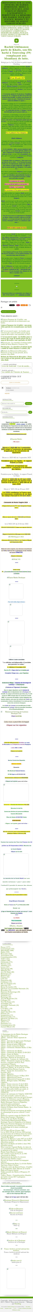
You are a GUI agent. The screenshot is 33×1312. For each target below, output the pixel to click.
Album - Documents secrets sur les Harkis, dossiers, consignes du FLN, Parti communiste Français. (15, 1062)
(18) (10, 1005)
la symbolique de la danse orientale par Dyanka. (14, 1128)
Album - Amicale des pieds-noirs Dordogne (16, 1041)
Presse (16, 44)
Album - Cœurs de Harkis (9, 1054)
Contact (1, 1308)
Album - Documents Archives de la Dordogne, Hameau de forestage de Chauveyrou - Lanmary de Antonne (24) (14, 1057)
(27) (6, 993)
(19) (6, 1003)
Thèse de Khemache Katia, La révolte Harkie (16, 1163)
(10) (8, 1025)
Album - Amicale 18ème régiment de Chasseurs (13, 1038)
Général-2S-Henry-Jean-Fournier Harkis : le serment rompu (16, 1108)
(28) (10, 992)
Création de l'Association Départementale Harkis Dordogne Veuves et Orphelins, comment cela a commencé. (15, 1102)
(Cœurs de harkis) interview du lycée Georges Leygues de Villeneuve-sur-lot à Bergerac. (16, 1098)
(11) (5, 1022)
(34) (15, 988)
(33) (6, 990)
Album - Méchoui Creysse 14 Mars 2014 (15, 1075)
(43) (6, 982)
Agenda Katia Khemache (9, 1036)
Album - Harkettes (7, 1074)
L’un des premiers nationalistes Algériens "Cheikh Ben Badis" (15, 1136)
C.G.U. (15, 1308)
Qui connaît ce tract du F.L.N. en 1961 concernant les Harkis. (14, 1154)
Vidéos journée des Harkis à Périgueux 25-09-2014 (15, 1173)
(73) (6, 973)
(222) (9, 957)
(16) (5, 1010)
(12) (5, 1020)
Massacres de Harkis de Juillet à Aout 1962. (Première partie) (16, 1144)
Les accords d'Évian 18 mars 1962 (12, 1130)
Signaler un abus (8, 1308)
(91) (5, 970)
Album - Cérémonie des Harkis (11, 1051)
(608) (7, 950)
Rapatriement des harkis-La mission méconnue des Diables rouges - (13, 1158)
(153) (6, 964)
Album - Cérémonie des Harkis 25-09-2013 (16, 1052)
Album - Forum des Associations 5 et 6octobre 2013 (13, 1071)
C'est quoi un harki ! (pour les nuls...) (13, 1095)
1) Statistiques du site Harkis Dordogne (14, 1034)
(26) (6, 997)
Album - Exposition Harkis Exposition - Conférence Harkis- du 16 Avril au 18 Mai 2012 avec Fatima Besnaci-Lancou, (15, 1067)
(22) (8, 1002)
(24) (9, 998)
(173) (7, 962)
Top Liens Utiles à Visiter (10, 1165)
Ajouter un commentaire (14, 382)
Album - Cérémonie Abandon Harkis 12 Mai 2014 (16, 1048)
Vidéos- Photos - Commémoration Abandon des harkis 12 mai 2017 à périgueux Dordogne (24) (16, 1177)
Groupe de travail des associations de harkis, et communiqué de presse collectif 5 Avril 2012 (16, 1112)
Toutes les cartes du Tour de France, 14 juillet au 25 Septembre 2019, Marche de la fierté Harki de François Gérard (16, 1168)
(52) (4, 978)
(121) (6, 965)
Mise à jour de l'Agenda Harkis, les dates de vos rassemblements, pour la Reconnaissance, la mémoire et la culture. (16, 1148)
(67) (5, 975)
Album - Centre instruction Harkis (12, 1046)
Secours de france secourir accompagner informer (15, 1161)
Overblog (18, 1304)
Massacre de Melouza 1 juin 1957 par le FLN (16, 1139)
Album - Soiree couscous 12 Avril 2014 (14, 1084)
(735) (7, 949)
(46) (6, 980)
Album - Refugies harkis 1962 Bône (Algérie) (13, 1081)
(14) (5, 1013)
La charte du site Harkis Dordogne (13, 1119)
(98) (7, 968)
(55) (5, 977)
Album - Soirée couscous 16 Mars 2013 (14, 1085)
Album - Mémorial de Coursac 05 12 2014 (15, 1079)
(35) (6, 985)
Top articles (28, 1306)
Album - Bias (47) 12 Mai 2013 (12, 1042)
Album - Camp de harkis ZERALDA (13, 1044)
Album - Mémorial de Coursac (11, 1077)
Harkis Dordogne (11, 1306)
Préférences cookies (16, 1310)
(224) (7, 955)
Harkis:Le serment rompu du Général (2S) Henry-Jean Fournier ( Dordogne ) (15, 1116)
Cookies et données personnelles (24, 1308)
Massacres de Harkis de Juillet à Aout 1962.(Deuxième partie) (16, 1141)
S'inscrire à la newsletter (8, 312)
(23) (5, 1000)
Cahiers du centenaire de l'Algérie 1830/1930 (16, 1094)
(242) (6, 954)
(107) (5, 967)
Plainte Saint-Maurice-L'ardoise (12, 1152)
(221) (5, 959)
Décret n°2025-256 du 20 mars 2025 (13, 1105)
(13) (7, 1015)
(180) (5, 960)
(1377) (5, 947)
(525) (5, 952)
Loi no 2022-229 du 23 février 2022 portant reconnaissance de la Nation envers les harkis (16, 1133)
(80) (7, 972)
